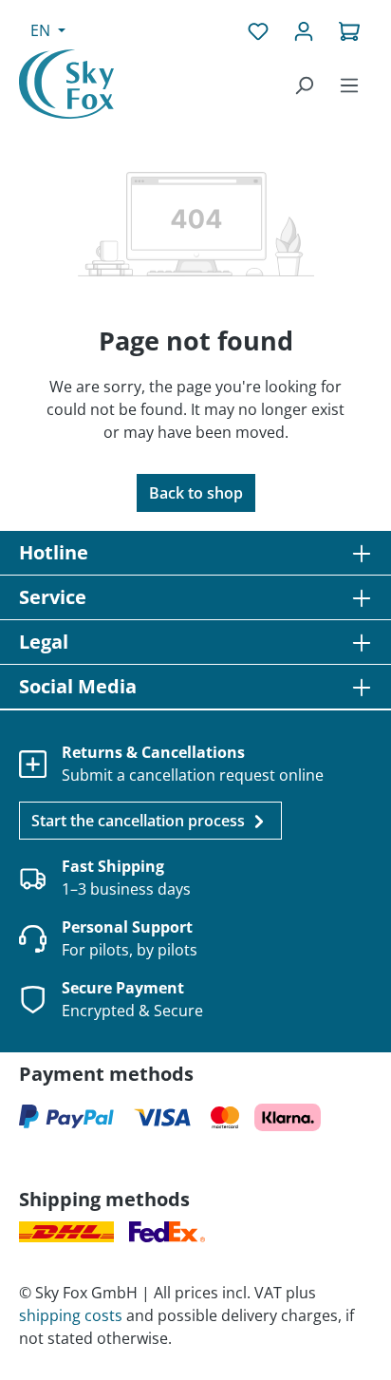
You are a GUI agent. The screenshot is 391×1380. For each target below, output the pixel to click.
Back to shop (196, 492)
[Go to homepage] (66, 84)
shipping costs (70, 1315)
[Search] (303, 85)
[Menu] (349, 85)
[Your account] (303, 30)
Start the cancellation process (140, 820)
